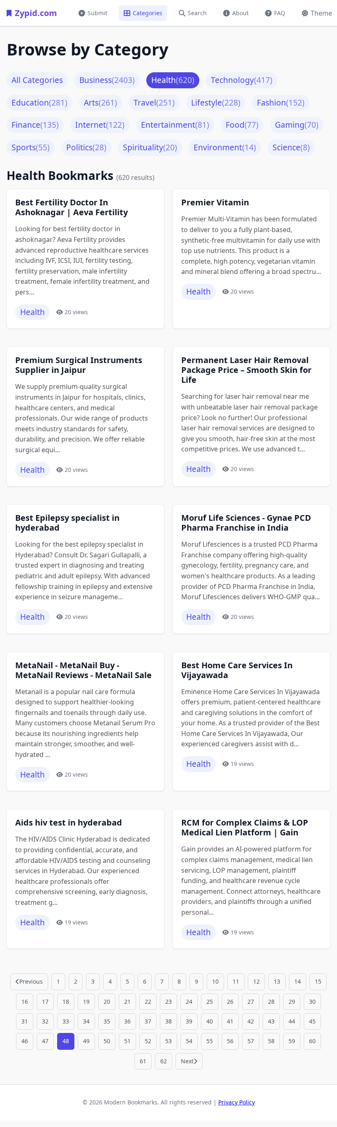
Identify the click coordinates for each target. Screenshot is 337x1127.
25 (209, 1001)
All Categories (37, 79)
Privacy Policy (236, 1102)
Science (291, 147)
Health (172, 79)
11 (236, 981)
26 (230, 1001)
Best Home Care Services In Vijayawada (237, 670)
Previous (31, 981)
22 (148, 1001)
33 (65, 1021)
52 (148, 1041)
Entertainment (175, 124)
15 (318, 981)
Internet (100, 124)
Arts (100, 102)
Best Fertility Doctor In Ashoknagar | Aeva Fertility (71, 207)
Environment (225, 147)
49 (86, 1041)
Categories (147, 13)
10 (215, 981)
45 (312, 1021)
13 (277, 981)
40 (209, 1021)
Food (242, 124)
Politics (86, 147)
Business (107, 79)
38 (168, 1021)
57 (250, 1041)
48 (65, 1041)
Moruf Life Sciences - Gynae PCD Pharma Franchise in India (246, 523)
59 (292, 1041)
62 (163, 1061)
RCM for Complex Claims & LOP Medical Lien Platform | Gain (244, 827)
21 (127, 1001)
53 (168, 1041)
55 (209, 1041)
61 (143, 1061)
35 (107, 1021)
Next (187, 1061)
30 (312, 1001)
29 (292, 1001)
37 (148, 1021)
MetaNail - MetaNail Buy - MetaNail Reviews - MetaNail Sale (83, 670)
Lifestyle (215, 102)
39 (189, 1021)
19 (86, 1001)
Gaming (297, 124)
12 (256, 981)
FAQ (279, 13)
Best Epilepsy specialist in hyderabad (67, 523)
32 (45, 1021)
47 (45, 1041)
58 (271, 1041)
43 (271, 1021)
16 (24, 1001)
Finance (35, 124)
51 (127, 1041)
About (240, 13)
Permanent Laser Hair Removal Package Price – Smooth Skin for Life (246, 370)
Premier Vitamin (215, 202)
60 (312, 1041)
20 (107, 1001)
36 (127, 1021)
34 (86, 1021)
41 (230, 1021)
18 (65, 1001)
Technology (241, 79)
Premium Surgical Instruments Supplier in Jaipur (78, 365)
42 (250, 1021)
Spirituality (150, 147)
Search (197, 13)
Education (39, 102)
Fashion (281, 102)
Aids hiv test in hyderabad (68, 823)
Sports (31, 147)
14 (297, 981)
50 (107, 1041)
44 (292, 1021)
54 (189, 1041)
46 (24, 1041)
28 (271, 1001)
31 (24, 1021)
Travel (154, 102)
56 (230, 1041)
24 (189, 1001)
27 (250, 1001)
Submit (97, 13)
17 (45, 1001)
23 (168, 1001)
